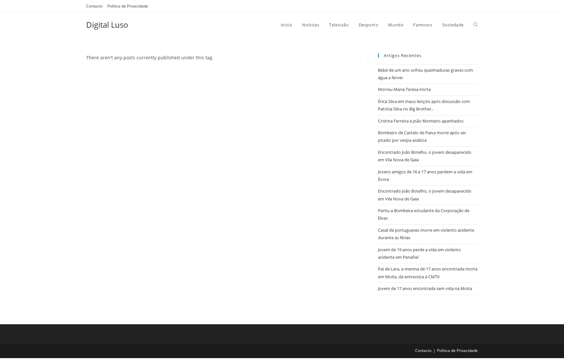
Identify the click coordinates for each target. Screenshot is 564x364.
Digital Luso (107, 24)
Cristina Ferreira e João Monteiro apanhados (420, 121)
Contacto (94, 6)
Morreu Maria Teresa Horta (404, 89)
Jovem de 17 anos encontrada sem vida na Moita (425, 288)
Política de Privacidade (127, 6)
